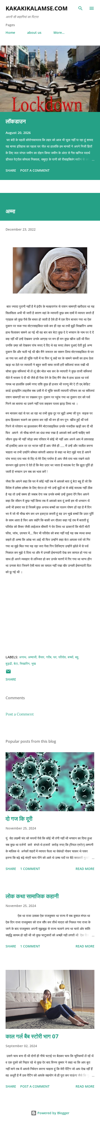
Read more (85, 868)
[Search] (80, 8)
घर (55, 657)
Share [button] (11, 170)
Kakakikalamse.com (37, 8)
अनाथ (22, 657)
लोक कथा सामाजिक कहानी (32, 896)
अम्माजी (32, 657)
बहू (76, 657)
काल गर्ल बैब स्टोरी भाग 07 (32, 1036)
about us (34, 32)
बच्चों (70, 657)
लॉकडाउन (16, 121)
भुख (33, 663)
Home (10, 32)
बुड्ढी (9, 663)
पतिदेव (62, 657)
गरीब (48, 657)
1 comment (30, 868)
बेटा (16, 663)
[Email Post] (8, 673)
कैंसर (41, 657)
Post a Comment (35, 170)
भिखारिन (25, 663)
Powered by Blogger (53, 1113)
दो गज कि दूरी (19, 818)
